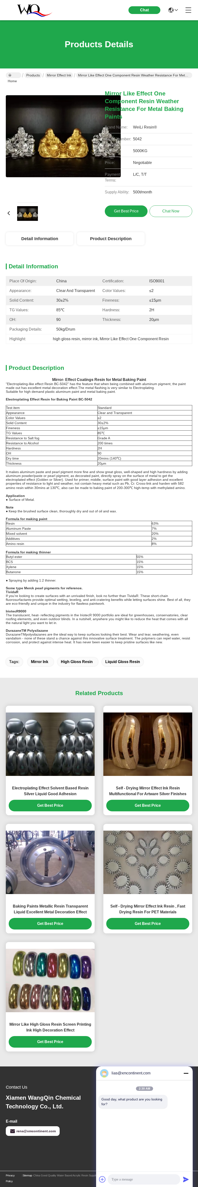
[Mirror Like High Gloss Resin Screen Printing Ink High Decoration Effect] (50, 980)
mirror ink (39, 662)
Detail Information (39, 238)
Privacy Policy (10, 1178)
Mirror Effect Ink (59, 75)
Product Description (111, 238)
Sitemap (27, 1175)
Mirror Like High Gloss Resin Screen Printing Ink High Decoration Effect (50, 1027)
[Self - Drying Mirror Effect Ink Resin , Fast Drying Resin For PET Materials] (147, 862)
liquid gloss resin (122, 662)
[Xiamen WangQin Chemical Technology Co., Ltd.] (32, 10)
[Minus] (186, 1073)
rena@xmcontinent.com (36, 1131)
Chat (144, 10)
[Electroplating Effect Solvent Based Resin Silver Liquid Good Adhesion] (50, 744)
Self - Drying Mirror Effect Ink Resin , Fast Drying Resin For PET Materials (147, 909)
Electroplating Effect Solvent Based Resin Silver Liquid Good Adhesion (50, 791)
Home (13, 75)
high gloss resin (77, 662)
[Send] (186, 1179)
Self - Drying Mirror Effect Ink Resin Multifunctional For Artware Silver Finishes (147, 791)
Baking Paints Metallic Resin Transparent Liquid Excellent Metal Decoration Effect (50, 909)
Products (33, 75)
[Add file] (102, 1179)
